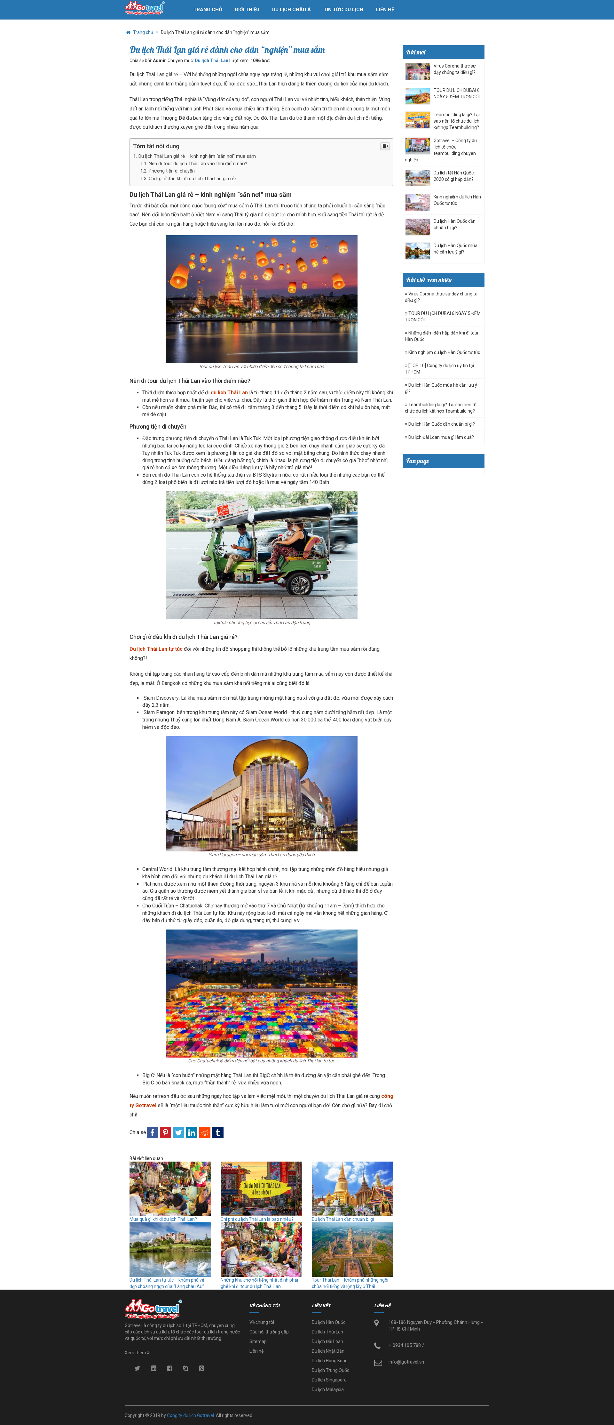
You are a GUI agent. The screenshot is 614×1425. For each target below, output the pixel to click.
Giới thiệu (247, 9)
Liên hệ (385, 9)
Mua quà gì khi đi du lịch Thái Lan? (163, 1219)
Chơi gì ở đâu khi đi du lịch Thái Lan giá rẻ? (193, 178)
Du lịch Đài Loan (327, 1341)
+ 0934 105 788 (405, 1345)
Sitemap (258, 1341)
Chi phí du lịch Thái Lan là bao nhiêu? (257, 1219)
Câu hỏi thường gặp (269, 1331)
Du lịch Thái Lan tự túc (156, 649)
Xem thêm (136, 1352)
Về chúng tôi (261, 1322)
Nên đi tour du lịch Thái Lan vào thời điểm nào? (198, 163)
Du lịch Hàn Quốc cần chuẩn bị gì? (441, 424)
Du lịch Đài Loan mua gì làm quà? (440, 437)
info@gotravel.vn (406, 1362)
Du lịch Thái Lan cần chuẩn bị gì (343, 1219)
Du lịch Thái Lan (211, 60)
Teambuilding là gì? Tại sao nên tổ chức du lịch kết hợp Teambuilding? (457, 121)
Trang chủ (207, 9)
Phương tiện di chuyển (172, 171)
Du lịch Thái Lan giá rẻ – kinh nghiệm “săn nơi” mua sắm (197, 156)
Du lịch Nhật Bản (328, 1351)
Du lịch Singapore (329, 1379)
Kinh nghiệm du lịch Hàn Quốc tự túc (443, 352)
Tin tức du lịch (343, 9)
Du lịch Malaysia (328, 1389)
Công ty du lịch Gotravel (190, 1415)
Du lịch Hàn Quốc (328, 1322)
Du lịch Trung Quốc (330, 1370)
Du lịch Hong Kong (330, 1360)
